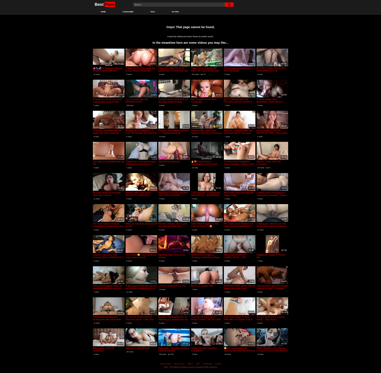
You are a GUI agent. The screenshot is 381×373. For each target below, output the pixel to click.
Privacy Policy (165, 364)
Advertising (207, 364)
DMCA (190, 364)
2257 (198, 364)
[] (229, 5)
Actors (175, 12)
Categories (128, 12)
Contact (218, 364)
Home (103, 12)
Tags (152, 12)
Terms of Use (179, 364)
